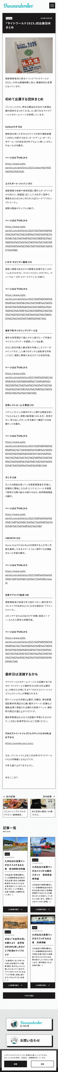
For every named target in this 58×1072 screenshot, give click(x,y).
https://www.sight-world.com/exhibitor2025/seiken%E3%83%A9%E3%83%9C (28, 167)
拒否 (42, 1064)
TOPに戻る (29, 995)
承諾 (15, 1064)
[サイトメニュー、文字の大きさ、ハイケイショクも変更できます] (52, 6)
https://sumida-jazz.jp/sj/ (19, 743)
